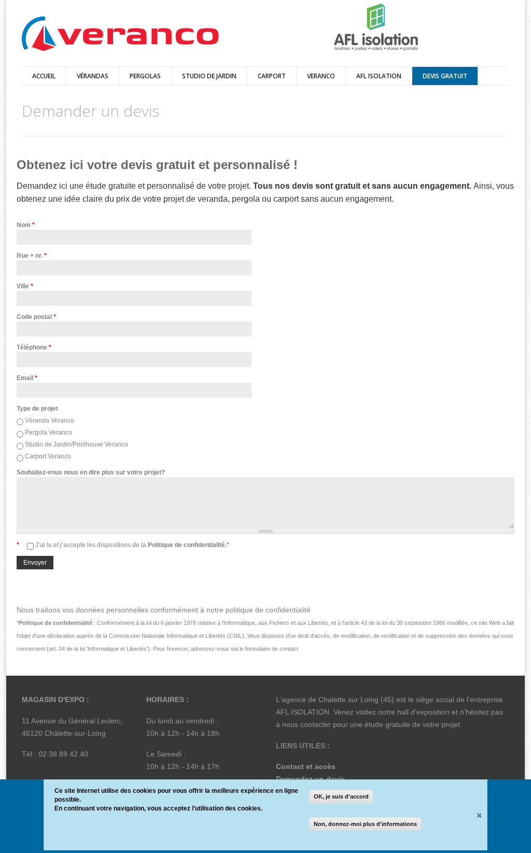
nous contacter (306, 724)
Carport (272, 76)
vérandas (92, 76)
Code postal (36, 316)
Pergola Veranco (48, 432)
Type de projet (37, 408)
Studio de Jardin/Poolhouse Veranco (76, 444)
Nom (26, 225)
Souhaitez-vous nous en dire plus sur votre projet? (91, 472)
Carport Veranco (48, 456)
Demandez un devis (310, 779)
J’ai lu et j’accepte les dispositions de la (132, 545)
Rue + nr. (32, 255)
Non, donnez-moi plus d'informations (365, 824)
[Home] (120, 34)
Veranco (321, 76)
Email (27, 378)
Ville (25, 286)
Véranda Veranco (49, 420)
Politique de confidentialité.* (187, 545)
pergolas (145, 76)
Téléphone (34, 347)
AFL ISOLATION (378, 76)
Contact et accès (306, 766)
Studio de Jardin (209, 76)
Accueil (43, 76)
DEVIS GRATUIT (445, 76)
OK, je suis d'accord (341, 796)
